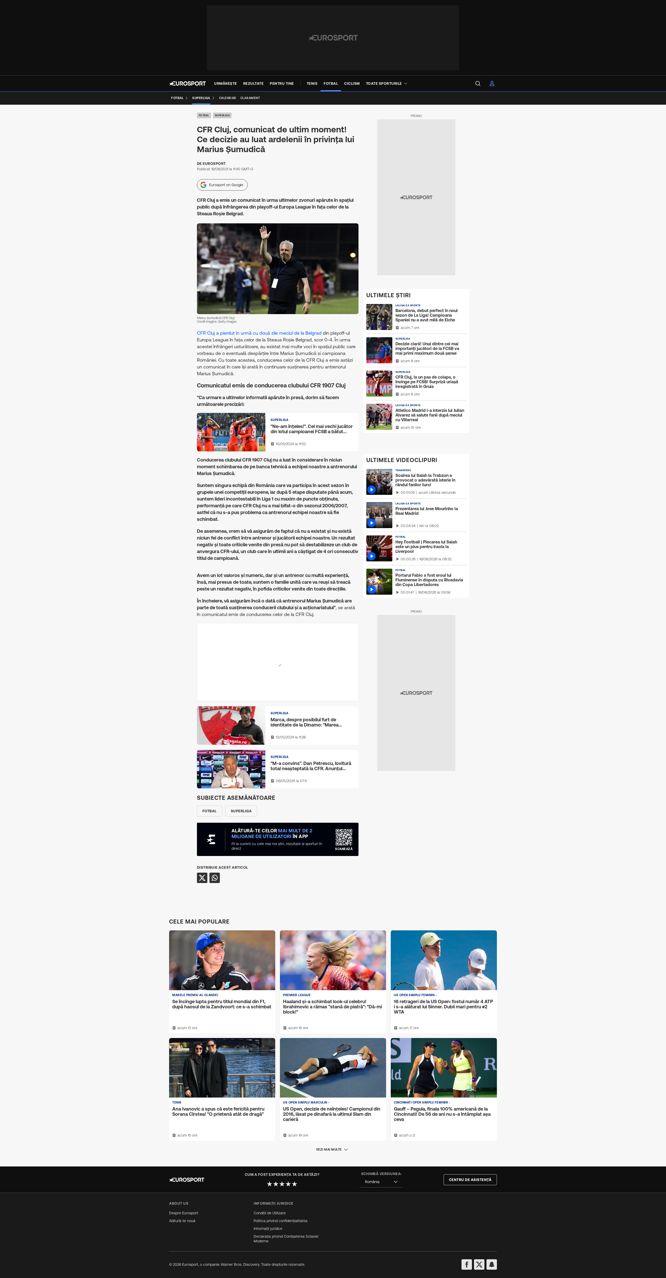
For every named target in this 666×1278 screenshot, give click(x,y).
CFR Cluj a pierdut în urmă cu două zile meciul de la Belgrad (259, 333)
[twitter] (479, 1264)
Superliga (222, 115)
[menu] (478, 83)
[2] (276, 1184)
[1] (269, 1184)
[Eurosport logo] (187, 83)
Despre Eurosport (183, 1213)
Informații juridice (268, 1229)
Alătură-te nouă (182, 1221)
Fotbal (204, 115)
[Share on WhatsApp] (214, 878)
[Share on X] (202, 878)
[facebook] (467, 1264)
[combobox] (381, 1182)
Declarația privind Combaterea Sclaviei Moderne (286, 1238)
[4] (288, 1184)
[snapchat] (491, 1264)
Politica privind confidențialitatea (281, 1221)
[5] (294, 1184)
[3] (282, 1184)
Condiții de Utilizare (270, 1213)
